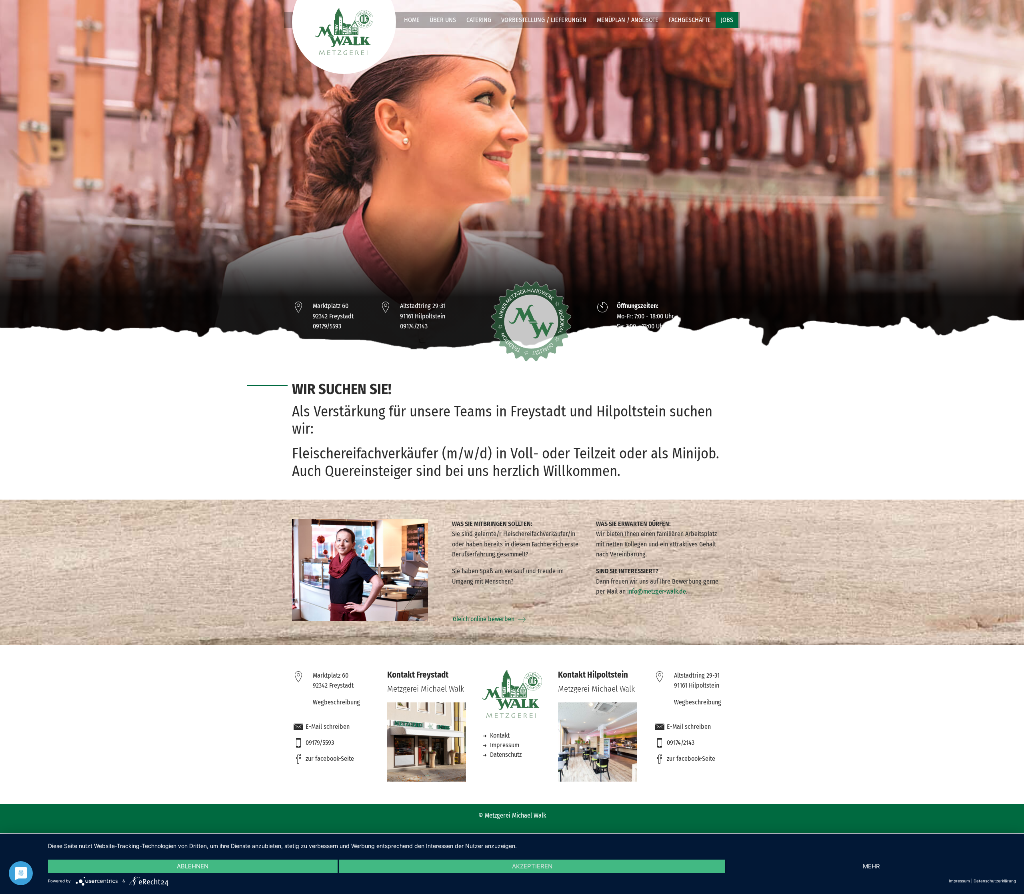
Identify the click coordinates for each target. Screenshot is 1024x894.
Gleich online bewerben (483, 619)
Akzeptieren (532, 866)
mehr (871, 866)
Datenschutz (505, 754)
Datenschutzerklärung (995, 880)
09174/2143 (414, 326)
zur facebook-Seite (330, 758)
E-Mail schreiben (328, 726)
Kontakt (499, 735)
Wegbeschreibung (336, 702)
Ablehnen (192, 866)
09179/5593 (327, 326)
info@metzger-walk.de (656, 591)
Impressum (503, 745)
